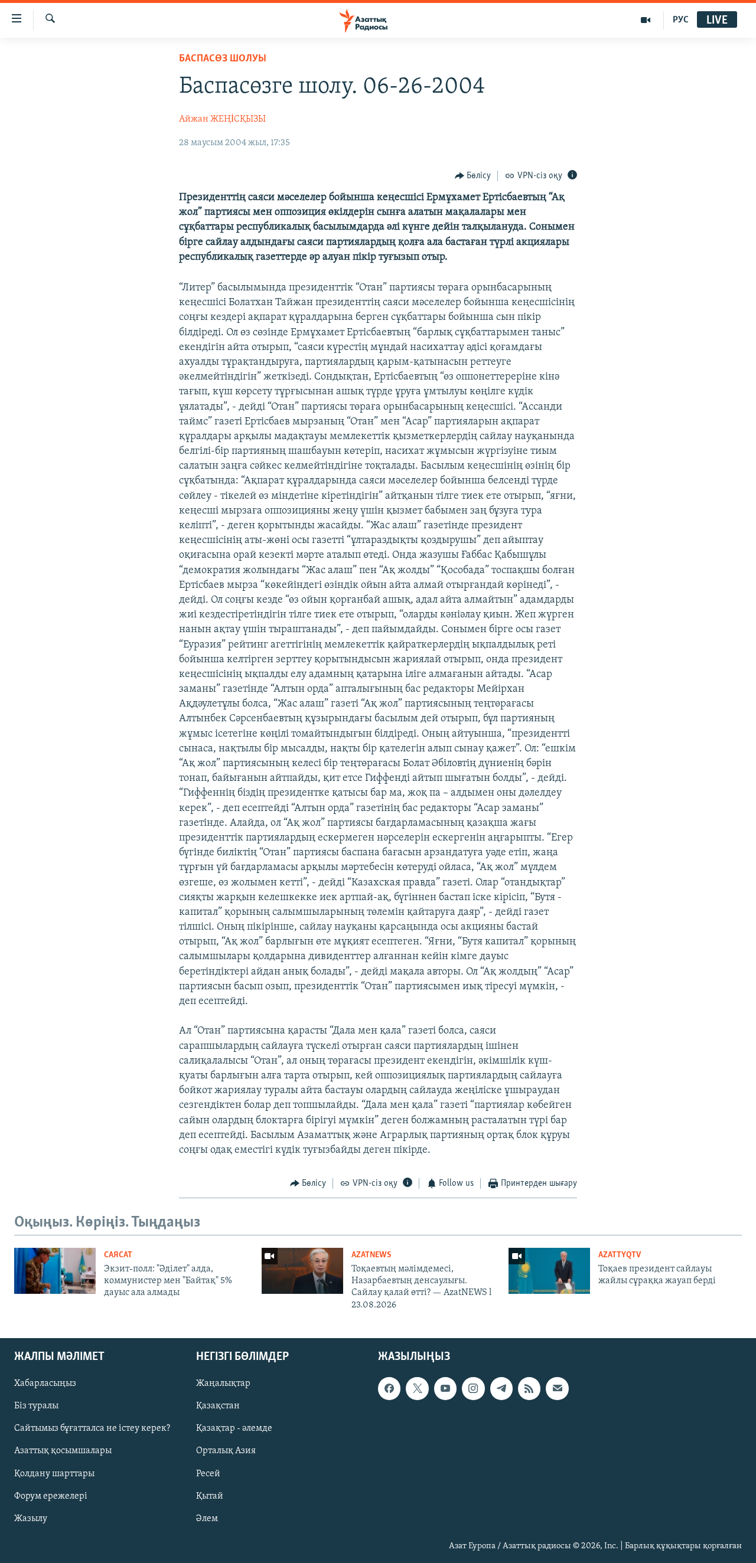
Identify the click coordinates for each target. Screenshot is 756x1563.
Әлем (207, 1518)
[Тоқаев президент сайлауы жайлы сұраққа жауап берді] (549, 1271)
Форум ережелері (50, 1496)
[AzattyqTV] (646, 20)
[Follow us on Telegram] (501, 1389)
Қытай (209, 1496)
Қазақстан (218, 1406)
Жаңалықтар (223, 1384)
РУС (681, 20)
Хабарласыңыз (45, 1384)
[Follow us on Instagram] (473, 1389)
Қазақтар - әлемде (234, 1429)
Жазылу (30, 1518)
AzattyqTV (619, 1255)
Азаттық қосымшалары (63, 1451)
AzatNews (371, 1255)
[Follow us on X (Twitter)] (417, 1389)
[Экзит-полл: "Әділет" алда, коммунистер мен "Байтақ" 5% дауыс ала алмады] (55, 1271)
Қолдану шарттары (54, 1474)
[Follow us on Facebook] (389, 1389)
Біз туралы (36, 1406)
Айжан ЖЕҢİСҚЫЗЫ (222, 119)
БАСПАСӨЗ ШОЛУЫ (222, 59)
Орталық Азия (226, 1451)
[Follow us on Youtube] (445, 1389)
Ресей (208, 1474)
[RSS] (529, 1389)
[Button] (473, 176)
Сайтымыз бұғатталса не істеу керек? (92, 1429)
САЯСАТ (118, 1255)
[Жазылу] (557, 1389)
